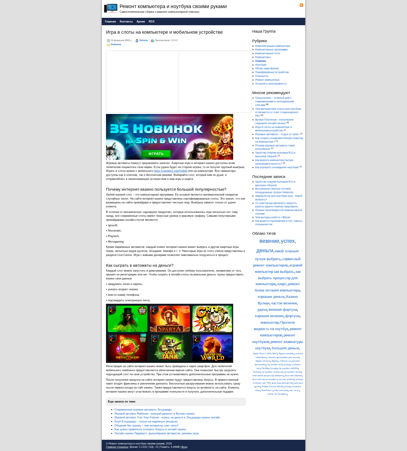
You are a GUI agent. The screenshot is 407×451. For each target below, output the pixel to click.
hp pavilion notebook (272, 372)
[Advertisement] (142, 81)
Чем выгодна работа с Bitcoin (272, 217)
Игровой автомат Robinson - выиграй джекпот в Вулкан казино (154, 413)
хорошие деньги (271, 297)
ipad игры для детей (282, 383)
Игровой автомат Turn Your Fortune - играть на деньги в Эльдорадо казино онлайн (167, 417)
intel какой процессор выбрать (268, 375)
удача (262, 310)
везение (269, 241)
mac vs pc (294, 390)
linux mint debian (293, 375)
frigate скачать (263, 361)
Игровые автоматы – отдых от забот (277, 134)
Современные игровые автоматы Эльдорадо (143, 409)
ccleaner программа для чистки (283, 357)
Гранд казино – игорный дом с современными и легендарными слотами (274, 101)
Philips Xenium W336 (272, 386)
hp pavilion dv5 (275, 364)
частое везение (284, 303)
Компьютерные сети (267, 53)
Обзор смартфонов (267, 68)
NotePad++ (267, 390)
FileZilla (265, 368)
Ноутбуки (260, 64)
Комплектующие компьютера (272, 45)
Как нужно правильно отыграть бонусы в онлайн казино (150, 429)
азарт (281, 284)
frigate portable (286, 353)
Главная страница (117, 446)
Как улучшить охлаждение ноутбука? (277, 167)
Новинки (116, 44)
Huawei (256, 372)
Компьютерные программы (271, 49)
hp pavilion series (292, 372)
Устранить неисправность (271, 83)
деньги (264, 250)
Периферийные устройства (272, 72)
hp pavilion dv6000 (288, 368)
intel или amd (281, 390)
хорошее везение (269, 316)
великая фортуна (283, 310)
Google (273, 368)
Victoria (143, 40)
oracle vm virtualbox (277, 394)
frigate (275, 361)
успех (288, 241)
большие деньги (285, 348)
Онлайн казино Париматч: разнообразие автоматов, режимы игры (156, 433)
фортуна (292, 316)
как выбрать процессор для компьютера (278, 278)
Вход (184, 446)
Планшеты (261, 76)
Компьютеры (263, 57)
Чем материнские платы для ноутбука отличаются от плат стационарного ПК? (278, 112)
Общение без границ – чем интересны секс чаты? (146, 425)
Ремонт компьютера (267, 79)
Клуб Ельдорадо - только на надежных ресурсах (146, 421)
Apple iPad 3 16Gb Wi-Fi (265, 353)
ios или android (286, 379)
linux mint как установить (264, 379)
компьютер (270, 323)
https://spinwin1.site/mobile (170, 170)
